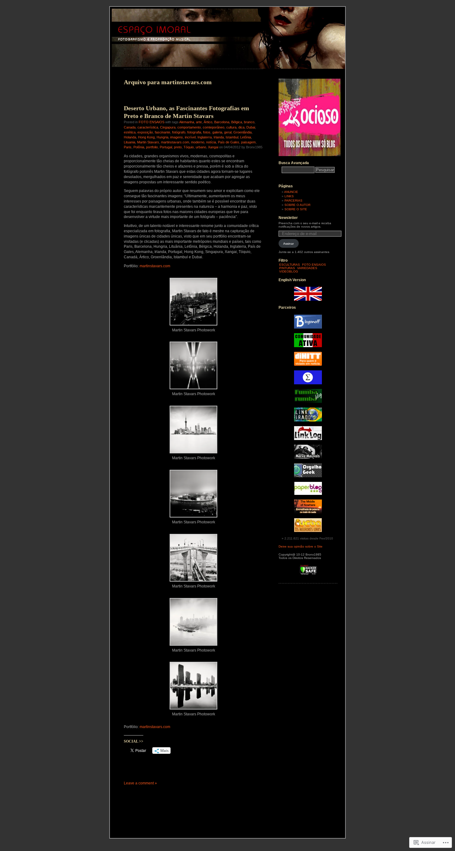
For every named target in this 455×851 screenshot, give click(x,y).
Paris (128, 147)
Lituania (129, 142)
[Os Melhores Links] (308, 531)
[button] (193, 304)
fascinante (162, 132)
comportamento (189, 127)
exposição (145, 132)
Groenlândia (242, 132)
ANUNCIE (291, 192)
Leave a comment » (140, 783)
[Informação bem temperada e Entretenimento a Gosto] (308, 327)
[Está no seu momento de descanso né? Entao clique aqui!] (309, 155)
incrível (190, 137)
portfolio (152, 147)
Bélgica (236, 122)
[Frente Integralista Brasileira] (308, 383)
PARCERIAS (293, 200)
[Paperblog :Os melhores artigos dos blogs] (308, 493)
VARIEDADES (307, 268)
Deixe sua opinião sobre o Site (301, 546)
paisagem (248, 142)
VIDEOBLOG (288, 271)
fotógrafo (178, 132)
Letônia (245, 137)
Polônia (138, 147)
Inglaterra (204, 137)
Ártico (208, 122)
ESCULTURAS (289, 264)
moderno (197, 142)
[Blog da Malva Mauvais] (308, 457)
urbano (201, 147)
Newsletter (288, 218)
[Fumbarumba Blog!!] (308, 402)
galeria (217, 132)
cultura (231, 127)
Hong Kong (146, 137)
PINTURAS (287, 268)
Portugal (166, 147)
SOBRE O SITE (295, 209)
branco (249, 122)
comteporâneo (213, 127)
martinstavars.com (175, 142)
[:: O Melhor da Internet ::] (308, 439)
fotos (206, 132)
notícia (211, 142)
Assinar (288, 243)
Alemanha (186, 122)
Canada (130, 127)
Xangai (213, 147)
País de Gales (228, 142)
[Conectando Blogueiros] (308, 364)
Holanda (130, 137)
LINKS (289, 196)
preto (178, 147)
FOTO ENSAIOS (151, 122)
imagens (176, 137)
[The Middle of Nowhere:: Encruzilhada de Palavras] (308, 512)
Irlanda (219, 137)
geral (228, 132)
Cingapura (168, 127)
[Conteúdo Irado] (308, 420)
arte (199, 122)
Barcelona (221, 122)
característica (147, 127)
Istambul (232, 137)
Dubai (250, 127)
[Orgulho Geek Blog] (308, 476)
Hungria (162, 137)
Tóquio (189, 147)
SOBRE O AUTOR (297, 205)
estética (130, 132)
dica (241, 127)
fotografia (194, 132)
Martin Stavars (148, 142)
